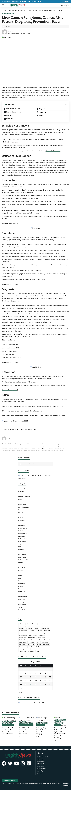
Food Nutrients (23, 630)
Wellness (20, 607)
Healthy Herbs (41, 637)
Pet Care (39, 644)
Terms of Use (37, 1)
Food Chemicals (45, 628)
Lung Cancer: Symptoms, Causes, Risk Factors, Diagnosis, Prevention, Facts (38, 416)
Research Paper (22, 591)
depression (45, 626)
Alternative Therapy (31, 623)
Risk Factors (10, 115)
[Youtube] (16, 763)
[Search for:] (33, 464)
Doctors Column (22, 502)
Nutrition (20, 570)
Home (4, 10)
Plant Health (21, 583)
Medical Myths (22, 557)
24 (21, 684)
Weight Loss (22, 651)
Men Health (21, 562)
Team (11, 31)
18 (25, 681)
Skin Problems (39, 646)
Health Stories (23, 635)
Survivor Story (22, 599)
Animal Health (21, 488)
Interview (20, 552)
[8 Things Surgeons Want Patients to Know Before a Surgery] (44, 721)
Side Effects (21, 594)
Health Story (21, 536)
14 (40, 677)
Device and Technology (24, 496)
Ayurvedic (41, 623)
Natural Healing (22, 567)
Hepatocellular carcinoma (38, 139)
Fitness (36, 628)
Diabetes (21, 628)
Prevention (42, 112)
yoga (38, 651)
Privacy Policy (26, 1)
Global (20, 515)
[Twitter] (10, 763)
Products (20, 586)
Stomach (33, 649)
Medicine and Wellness (24, 559)
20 (36, 681)
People (20, 575)
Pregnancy (46, 644)
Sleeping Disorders (24, 649)
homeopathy (47, 639)
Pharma (20, 578)
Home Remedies (22, 541)
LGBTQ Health (22, 554)
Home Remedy (23, 642)
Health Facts (19, 429)
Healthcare (28, 429)
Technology (21, 602)
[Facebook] (4, 763)
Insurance (21, 549)
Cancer (12, 429)
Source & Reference (53, 151)
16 (50, 677)
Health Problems (7, 13)
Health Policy (21, 523)
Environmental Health (23, 507)
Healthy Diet (42, 635)
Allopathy (21, 623)
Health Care (21, 517)
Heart (40, 639)
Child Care (21, 491)
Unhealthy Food (42, 649)
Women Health (22, 609)
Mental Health (22, 565)
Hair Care (31, 630)
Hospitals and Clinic (23, 544)
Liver (34, 429)
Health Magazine (23, 633)
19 (30, 681)
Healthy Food (22, 637)
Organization (21, 573)
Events (20, 509)
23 (50, 681)
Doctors (20, 499)
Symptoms (9, 118)
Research (20, 588)
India (19, 546)
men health (22, 644)
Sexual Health (23, 646)
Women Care (31, 651)
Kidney (38, 642)
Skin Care (31, 646)
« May (20, 692)
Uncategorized (22, 604)
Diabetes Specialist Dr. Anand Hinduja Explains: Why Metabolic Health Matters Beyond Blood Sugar (60, 733)
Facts (41, 115)
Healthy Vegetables (32, 639)
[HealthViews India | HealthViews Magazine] (17, 5)
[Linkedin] (29, 763)
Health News (21, 520)
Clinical (20, 494)
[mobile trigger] (3, 5)
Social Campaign (22, 596)
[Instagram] (22, 763)
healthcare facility (23, 538)
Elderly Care (29, 628)
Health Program (43, 633)
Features (20, 512)
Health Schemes (22, 533)
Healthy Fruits (31, 637)
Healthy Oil (22, 639)
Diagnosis (42, 109)
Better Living (22, 626)
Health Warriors (33, 635)
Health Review (22, 530)
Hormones (31, 642)
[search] (58, 5)
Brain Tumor (31, 626)
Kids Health (45, 642)
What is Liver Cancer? (13, 108)
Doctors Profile (22, 504)
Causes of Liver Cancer (14, 112)
